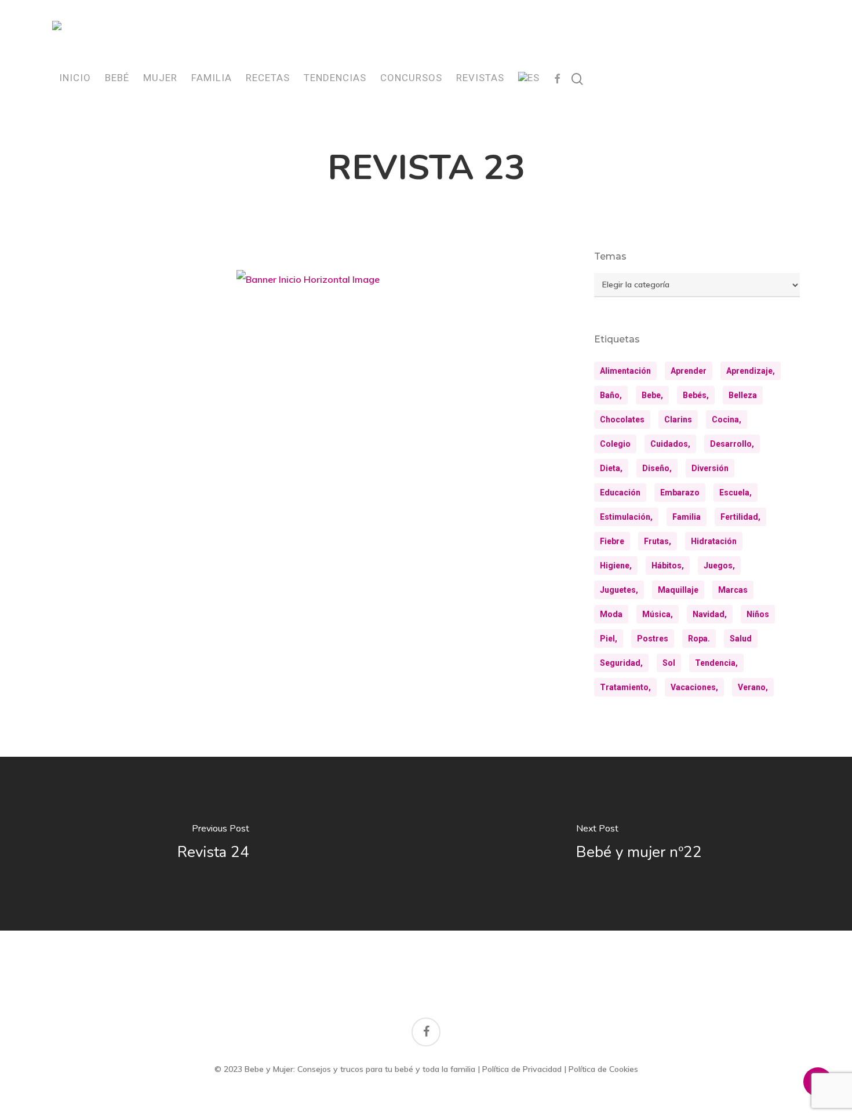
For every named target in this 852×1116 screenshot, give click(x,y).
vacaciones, (694, 687)
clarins (678, 419)
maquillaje (678, 590)
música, (657, 614)
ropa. (699, 638)
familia (686, 516)
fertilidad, (740, 516)
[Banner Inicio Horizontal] (308, 283)
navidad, (710, 614)
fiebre (612, 541)
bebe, (652, 395)
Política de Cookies (603, 1069)
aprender (689, 370)
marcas (733, 590)
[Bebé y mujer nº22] (639, 844)
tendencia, (716, 663)
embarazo (680, 492)
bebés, (696, 395)
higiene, (616, 565)
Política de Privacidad (522, 1069)
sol (668, 663)
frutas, (657, 541)
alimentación (625, 370)
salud (741, 638)
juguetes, (619, 590)
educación (620, 492)
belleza (743, 395)
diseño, (657, 468)
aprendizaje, (750, 370)
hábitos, (667, 565)
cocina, (726, 419)
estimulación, (626, 516)
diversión (710, 468)
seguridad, (621, 663)
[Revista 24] (213, 844)
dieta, (611, 468)
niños (758, 614)
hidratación (714, 541)
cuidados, (670, 443)
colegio (615, 443)
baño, (611, 395)
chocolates (622, 419)
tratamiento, (625, 687)
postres (652, 638)
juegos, (719, 565)
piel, (608, 638)
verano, (753, 687)
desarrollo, (732, 443)
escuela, (735, 492)
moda (611, 614)
